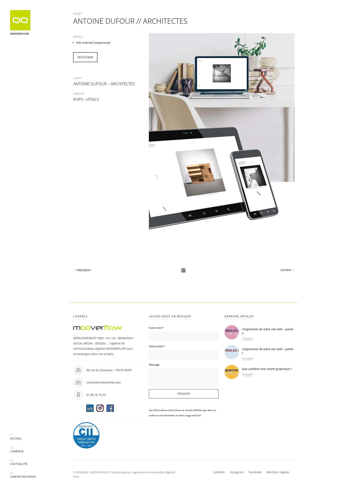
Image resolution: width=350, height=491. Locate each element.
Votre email (157, 346)
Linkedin (219, 472)
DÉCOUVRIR (85, 57)
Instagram (237, 472)
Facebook (255, 472)
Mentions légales (277, 472)
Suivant (286, 270)
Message (154, 364)
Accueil (16, 436)
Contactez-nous (23, 475)
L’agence (16, 449)
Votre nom (156, 328)
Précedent (83, 270)
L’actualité (18, 462)
